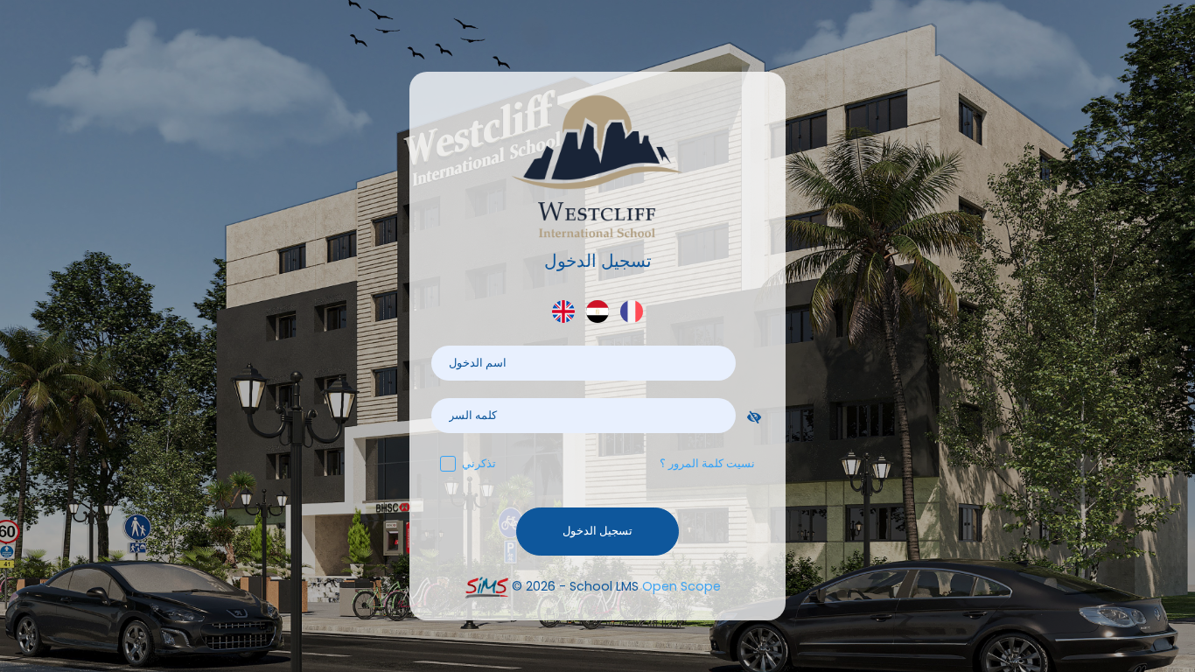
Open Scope (681, 586)
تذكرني (479, 463)
